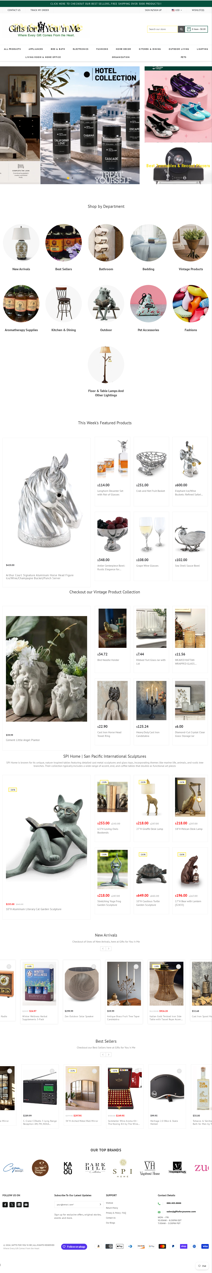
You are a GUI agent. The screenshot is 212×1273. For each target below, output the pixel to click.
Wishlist (109, 1203)
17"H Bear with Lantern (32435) (188, 903)
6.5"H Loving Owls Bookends (107, 830)
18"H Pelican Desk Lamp (189, 829)
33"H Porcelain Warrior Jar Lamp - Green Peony (161, 1018)
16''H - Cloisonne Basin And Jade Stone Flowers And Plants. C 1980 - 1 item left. (121, 1018)
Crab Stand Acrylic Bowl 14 (161, 1120)
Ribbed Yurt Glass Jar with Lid (151, 661)
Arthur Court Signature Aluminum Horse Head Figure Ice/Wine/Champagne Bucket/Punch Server (40, 577)
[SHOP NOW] (70, 125)
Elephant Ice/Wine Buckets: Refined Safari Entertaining (188, 492)
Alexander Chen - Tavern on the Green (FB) (37, 1122)
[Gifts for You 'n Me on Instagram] (19, 1204)
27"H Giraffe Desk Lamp (149, 829)
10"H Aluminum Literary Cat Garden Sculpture (33, 909)
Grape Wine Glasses (147, 565)
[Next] (132, 125)
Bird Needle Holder (108, 660)
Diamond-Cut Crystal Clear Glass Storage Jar (190, 734)
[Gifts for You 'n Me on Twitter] (12, 1204)
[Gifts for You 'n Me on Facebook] (5, 1204)
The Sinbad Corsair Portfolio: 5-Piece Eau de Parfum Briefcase (78, 1018)
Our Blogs (110, 1222)
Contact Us (110, 1217)
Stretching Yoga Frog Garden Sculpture (109, 903)
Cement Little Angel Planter (23, 740)
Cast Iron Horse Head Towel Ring (109, 734)
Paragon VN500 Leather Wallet (79, 1120)
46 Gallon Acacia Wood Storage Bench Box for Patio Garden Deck (122, 1122)
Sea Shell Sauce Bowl (187, 565)
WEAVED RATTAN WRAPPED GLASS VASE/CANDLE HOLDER (188, 661)
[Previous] (7, 125)
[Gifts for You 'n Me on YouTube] (26, 1204)
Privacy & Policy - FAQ (116, 1212)
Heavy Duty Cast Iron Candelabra (147, 734)
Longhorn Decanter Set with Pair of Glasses (110, 492)
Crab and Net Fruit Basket (150, 490)
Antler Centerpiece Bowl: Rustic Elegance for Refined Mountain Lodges (111, 567)
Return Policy (112, 1207)
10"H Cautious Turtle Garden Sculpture (148, 903)
